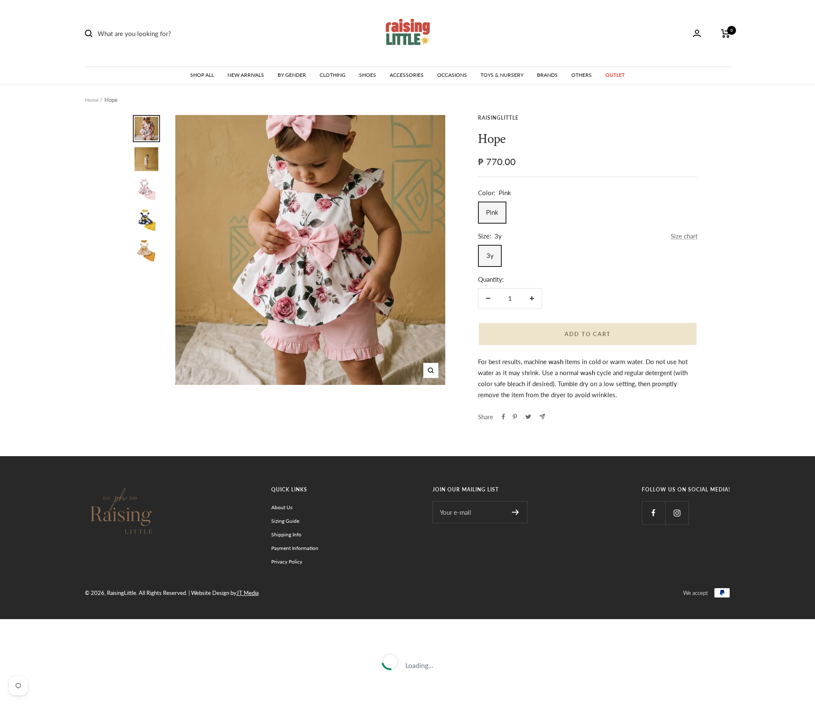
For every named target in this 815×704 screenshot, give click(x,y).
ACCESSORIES (407, 75)
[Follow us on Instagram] (677, 512)
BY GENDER (292, 75)
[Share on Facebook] (503, 417)
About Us (281, 507)
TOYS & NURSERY (502, 75)
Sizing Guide (285, 521)
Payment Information (294, 548)
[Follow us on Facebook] (653, 512)
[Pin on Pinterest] (515, 417)
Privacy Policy (286, 561)
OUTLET (615, 75)
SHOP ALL (202, 75)
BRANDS (547, 75)
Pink (492, 212)
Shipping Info (286, 534)
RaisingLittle (498, 118)
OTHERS (581, 75)
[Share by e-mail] (542, 416)
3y (490, 255)
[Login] (697, 33)
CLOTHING (333, 75)
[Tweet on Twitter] (528, 417)
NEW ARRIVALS (246, 75)
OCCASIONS (452, 75)
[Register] (515, 512)
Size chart (684, 236)
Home (91, 100)
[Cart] (725, 33)
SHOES (367, 75)
